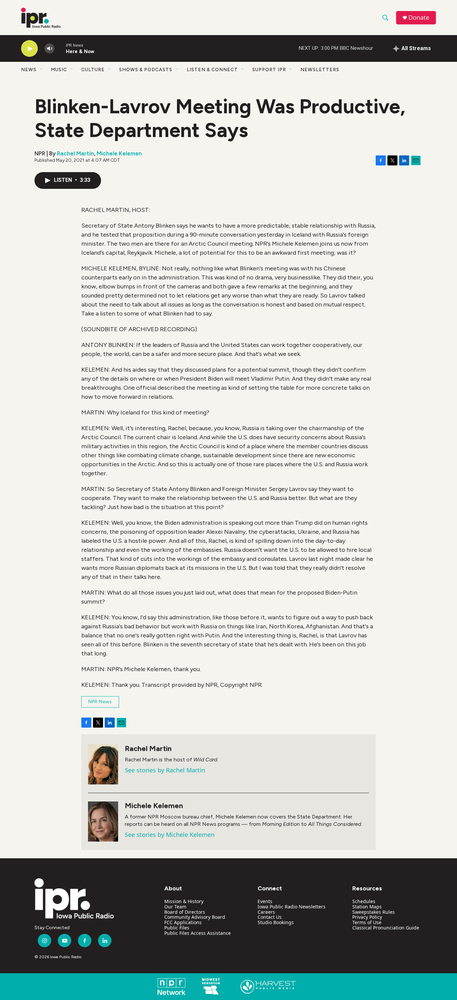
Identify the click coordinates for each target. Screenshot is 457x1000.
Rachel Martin (75, 153)
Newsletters (319, 70)
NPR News (100, 702)
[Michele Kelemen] (103, 821)
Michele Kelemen (119, 153)
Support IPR (269, 70)
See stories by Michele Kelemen (169, 835)
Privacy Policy (367, 917)
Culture (93, 70)
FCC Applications (183, 922)
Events (265, 901)
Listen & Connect (212, 70)
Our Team (175, 906)
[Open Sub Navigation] (41, 69)
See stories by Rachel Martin (165, 770)
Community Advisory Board (194, 917)
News (28, 70)
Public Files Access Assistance (197, 933)
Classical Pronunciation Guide (385, 927)
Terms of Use (366, 922)
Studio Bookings (276, 922)
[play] (29, 48)
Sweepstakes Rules (373, 912)
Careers (266, 912)
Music (59, 70)
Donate (418, 17)
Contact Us (270, 917)
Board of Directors (184, 912)
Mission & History (183, 901)
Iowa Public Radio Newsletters (292, 906)
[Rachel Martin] (103, 764)
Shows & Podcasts (145, 70)
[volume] (49, 48)
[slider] (60, 48)
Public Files (176, 927)
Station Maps (367, 906)
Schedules (363, 901)
